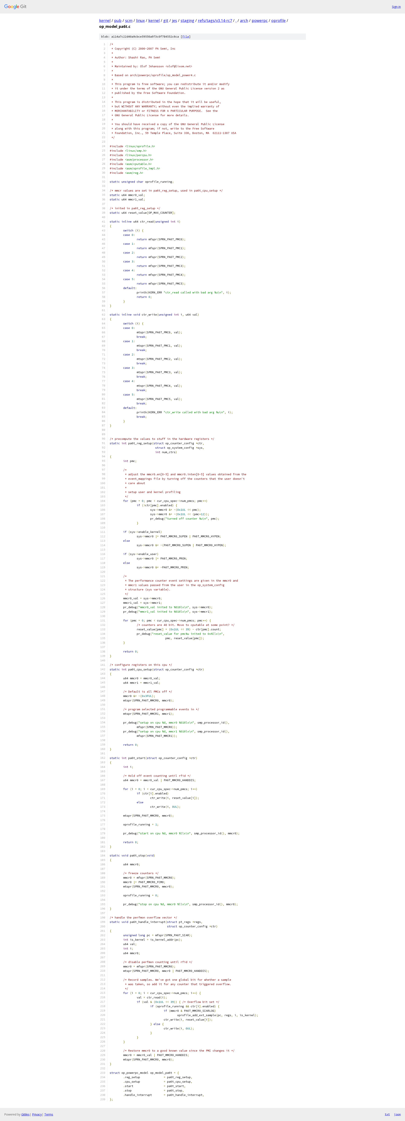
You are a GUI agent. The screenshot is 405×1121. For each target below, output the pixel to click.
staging (187, 20)
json (397, 1114)
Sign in (396, 7)
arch (244, 20)
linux (140, 20)
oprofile (278, 20)
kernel (105, 20)
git (165, 20)
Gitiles (25, 1114)
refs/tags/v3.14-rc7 (215, 20)
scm (128, 20)
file (185, 36)
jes (174, 20)
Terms (48, 1114)
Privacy (37, 1114)
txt (387, 1114)
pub (118, 20)
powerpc (260, 20)
